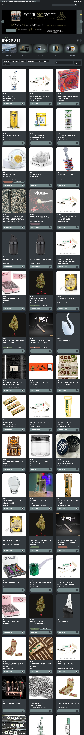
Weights (6, 64)
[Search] (75, 4)
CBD (45, 61)
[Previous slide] (2, 21)
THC (39, 61)
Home (3, 37)
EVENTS (49, 5)
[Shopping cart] (80, 4)
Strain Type (14, 61)
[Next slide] (81, 21)
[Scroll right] (81, 40)
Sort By (77, 62)
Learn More (11, 30)
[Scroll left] (78, 40)
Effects (22, 61)
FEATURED (41, 5)
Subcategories (31, 61)
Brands (5, 61)
